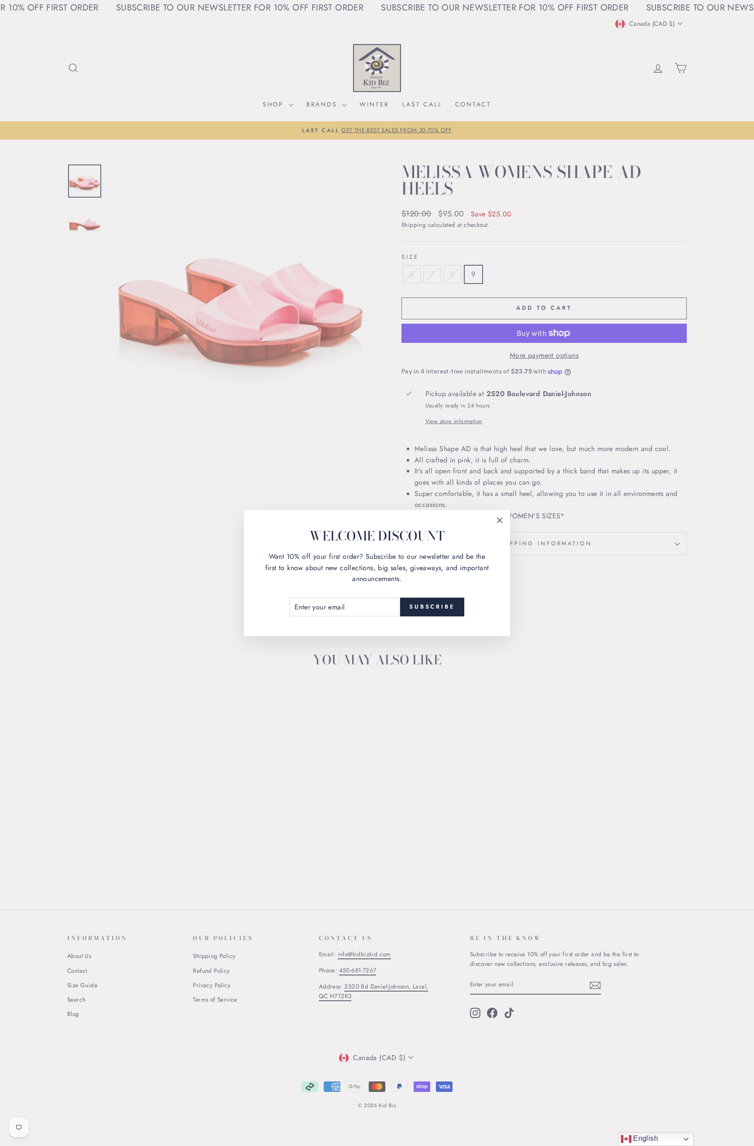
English (644, 1138)
